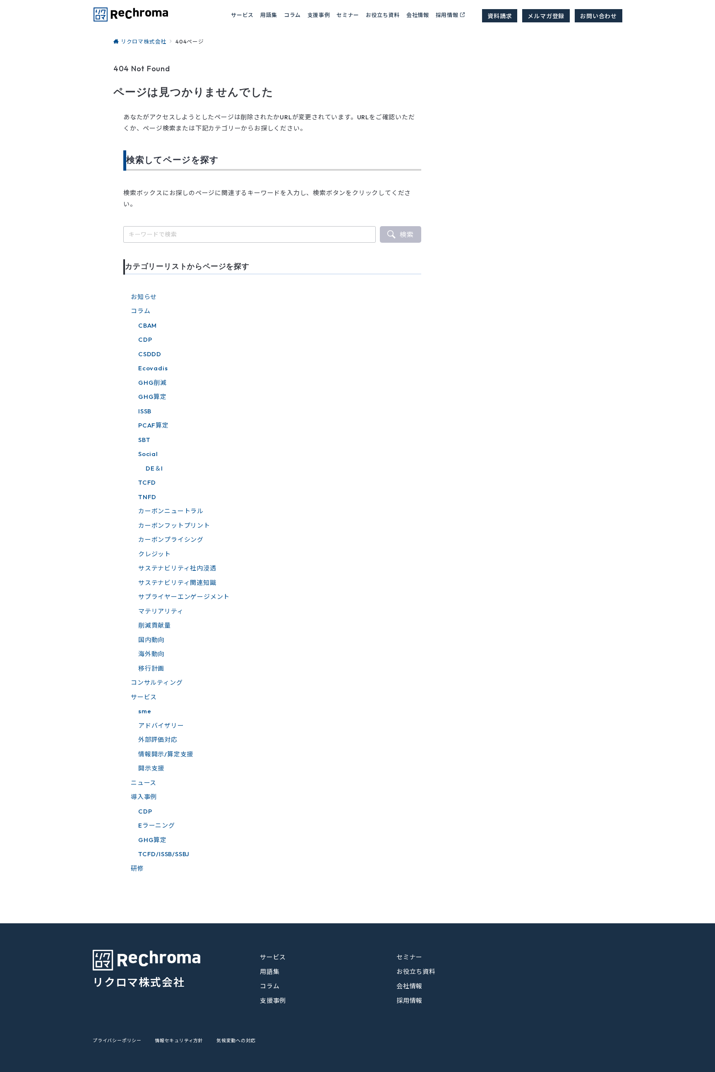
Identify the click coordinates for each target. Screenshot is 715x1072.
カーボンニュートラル (171, 511)
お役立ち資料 (383, 15)
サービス (144, 697)
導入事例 (144, 797)
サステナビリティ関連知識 (177, 583)
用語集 (268, 15)
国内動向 (151, 640)
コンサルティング (156, 682)
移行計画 (151, 668)
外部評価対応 (158, 740)
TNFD (147, 497)
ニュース (143, 783)
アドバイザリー (161, 725)
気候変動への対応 (235, 1040)
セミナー (347, 15)
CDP (145, 339)
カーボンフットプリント (174, 525)
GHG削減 (152, 382)
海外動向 (151, 654)
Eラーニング (156, 825)
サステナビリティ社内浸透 (177, 568)
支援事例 (318, 15)
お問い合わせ (598, 16)
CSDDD (149, 354)
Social (148, 454)
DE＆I (154, 468)
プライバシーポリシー (117, 1040)
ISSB (144, 411)
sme (144, 711)
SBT (144, 440)
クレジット (154, 554)
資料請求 (499, 16)
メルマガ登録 (546, 16)
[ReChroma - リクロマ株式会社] (130, 14)
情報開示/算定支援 (165, 754)
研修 (137, 868)
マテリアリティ (161, 611)
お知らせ (144, 297)
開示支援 (151, 768)
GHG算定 (152, 397)
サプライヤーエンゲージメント (184, 597)
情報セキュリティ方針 (179, 1040)
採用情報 (447, 15)
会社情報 (417, 15)
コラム (140, 311)
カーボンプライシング (171, 539)
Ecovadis (153, 368)
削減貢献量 (154, 625)
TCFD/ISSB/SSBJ (164, 854)
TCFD (147, 482)
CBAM (147, 325)
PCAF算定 (153, 425)
